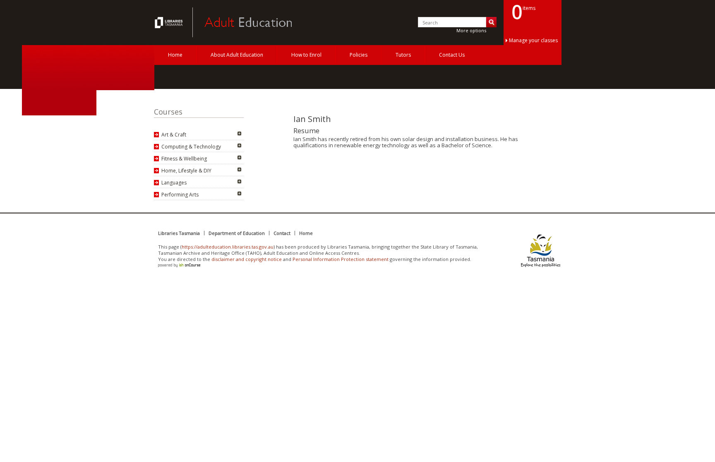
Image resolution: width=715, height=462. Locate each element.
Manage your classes (533, 40)
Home (175, 54)
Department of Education (237, 233)
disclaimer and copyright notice (246, 259)
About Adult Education (237, 54)
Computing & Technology (191, 146)
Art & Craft (173, 134)
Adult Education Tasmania (169, 22)
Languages (174, 182)
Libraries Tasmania (179, 233)
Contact (282, 233)
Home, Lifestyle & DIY (186, 170)
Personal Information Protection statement (341, 259)
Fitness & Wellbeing (184, 158)
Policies (358, 54)
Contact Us (452, 54)
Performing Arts (180, 194)
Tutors (403, 54)
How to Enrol (306, 54)
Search (491, 22)
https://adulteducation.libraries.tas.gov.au (228, 247)
